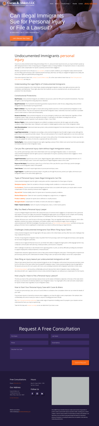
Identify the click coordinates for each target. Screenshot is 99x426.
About (56, 3)
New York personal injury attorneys (26, 300)
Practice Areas (65, 3)
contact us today (31, 305)
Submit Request (80, 363)
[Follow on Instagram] (37, 393)
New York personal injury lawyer (62, 223)
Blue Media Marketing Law (24, 411)
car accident (40, 71)
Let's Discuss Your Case (21, 38)
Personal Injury (34, 32)
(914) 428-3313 (17, 383)
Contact (81, 3)
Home (51, 3)
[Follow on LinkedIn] (42, 393)
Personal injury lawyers (21, 269)
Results (75, 3)
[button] (71, 389)
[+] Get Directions (14, 398)
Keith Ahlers (15, 32)
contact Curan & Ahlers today (40, 77)
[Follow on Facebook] (32, 393)
